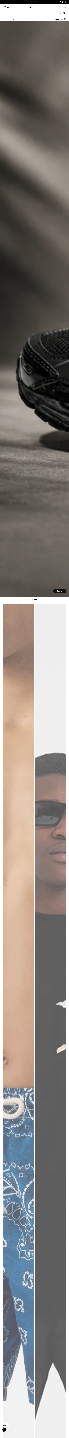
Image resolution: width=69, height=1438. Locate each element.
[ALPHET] (34, 7)
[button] (4, 7)
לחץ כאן (60, 591)
